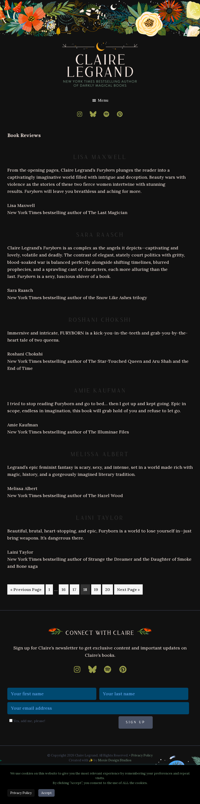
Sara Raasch (100, 234)
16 (65, 589)
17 (75, 589)
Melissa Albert (100, 454)
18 (86, 589)
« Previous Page (25, 591)
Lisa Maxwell (100, 157)
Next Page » (128, 591)
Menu (103, 100)
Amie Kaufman (100, 390)
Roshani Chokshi (100, 320)
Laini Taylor (100, 517)
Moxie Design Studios (114, 760)
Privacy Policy (142, 755)
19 (97, 589)
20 (109, 589)
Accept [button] (46, 793)
